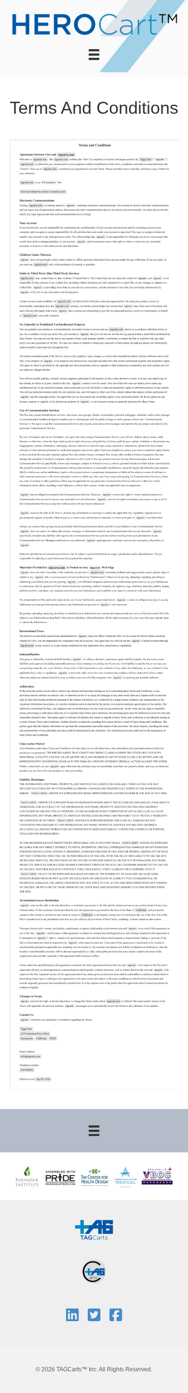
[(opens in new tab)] (94, 1229)
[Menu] (94, 54)
